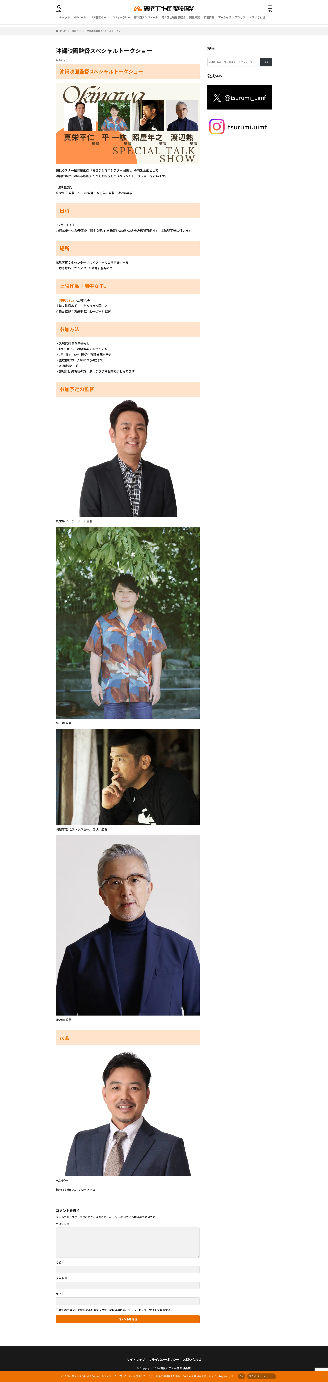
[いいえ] (323, 1376)
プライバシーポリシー (164, 1359)
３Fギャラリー (121, 17)
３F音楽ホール (100, 17)
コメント (63, 1224)
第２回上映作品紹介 (173, 17)
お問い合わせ (257, 17)
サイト (60, 1294)
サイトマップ (136, 1359)
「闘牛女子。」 (66, 300)
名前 (60, 1262)
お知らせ (76, 31)
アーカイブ (224, 17)
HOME (62, 31)
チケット (64, 17)
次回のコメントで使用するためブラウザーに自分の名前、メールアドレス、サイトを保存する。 (116, 1310)
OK (241, 1376)
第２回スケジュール (146, 17)
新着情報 (209, 17)
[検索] (266, 62)
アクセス (240, 17)
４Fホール (80, 17)
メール (61, 1278)
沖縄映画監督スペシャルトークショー (106, 31)
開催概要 (194, 17)
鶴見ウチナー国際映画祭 (175, 1368)
